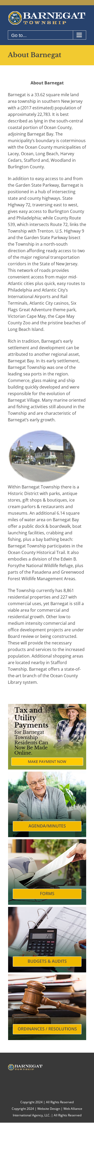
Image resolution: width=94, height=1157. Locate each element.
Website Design (48, 1108)
